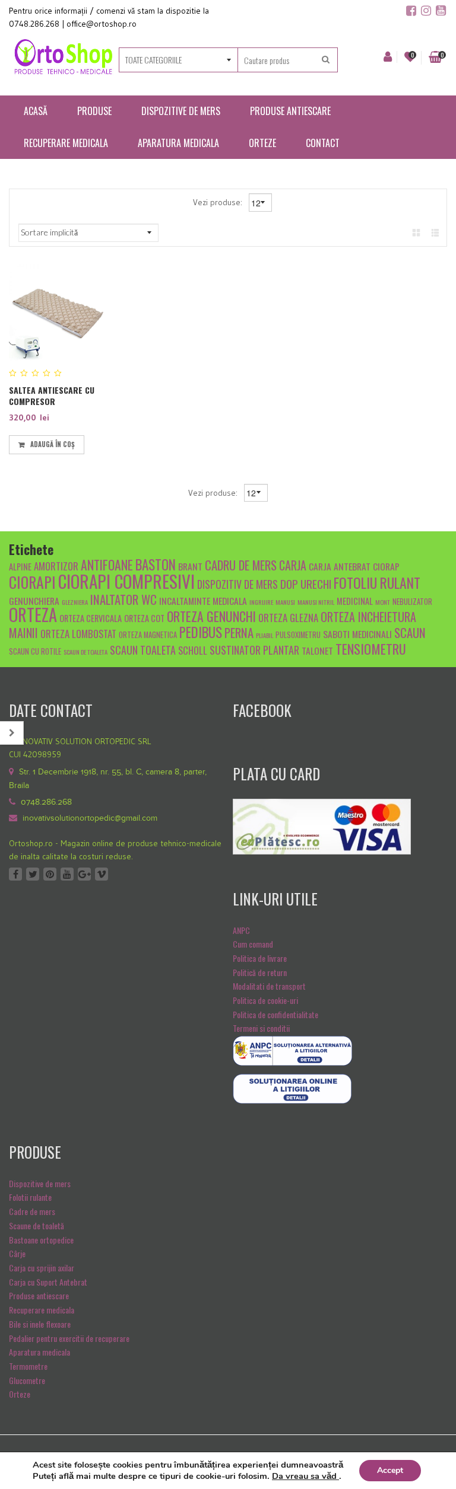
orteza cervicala (90, 618)
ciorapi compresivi (126, 581)
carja (292, 565)
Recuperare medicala (41, 1309)
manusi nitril (315, 602)
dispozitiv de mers (237, 584)
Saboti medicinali (357, 633)
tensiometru (370, 648)
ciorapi (32, 581)
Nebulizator (412, 601)
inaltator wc (123, 599)
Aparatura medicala (39, 1351)
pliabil (264, 635)
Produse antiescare (39, 1295)
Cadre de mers (32, 1211)
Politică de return (260, 972)
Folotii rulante (30, 1197)
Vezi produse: (219, 202)
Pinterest (49, 874)
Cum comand (253, 944)
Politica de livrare (260, 958)
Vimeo (101, 874)
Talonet (317, 650)
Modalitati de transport (269, 986)
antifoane (107, 564)
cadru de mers (241, 565)
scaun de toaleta (85, 651)
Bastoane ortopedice (41, 1239)
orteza (33, 614)
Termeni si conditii (261, 1028)
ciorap (386, 566)
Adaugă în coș (52, 444)
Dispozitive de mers (40, 1183)
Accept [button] (390, 1470)
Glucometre (27, 1380)
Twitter (32, 874)
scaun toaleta (143, 650)
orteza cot (144, 618)
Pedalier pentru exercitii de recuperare (69, 1338)
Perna (239, 632)
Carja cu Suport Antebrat (48, 1282)
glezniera (75, 602)
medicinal (355, 601)
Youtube (67, 874)
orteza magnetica (148, 634)
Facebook (15, 874)
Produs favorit (94, 442)
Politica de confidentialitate (275, 1014)
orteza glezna (288, 617)
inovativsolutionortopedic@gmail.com (90, 818)
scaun (410, 632)
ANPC (241, 930)
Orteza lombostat (78, 633)
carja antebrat (339, 566)
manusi (285, 602)
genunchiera (34, 600)
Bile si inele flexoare (40, 1324)
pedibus (200, 632)
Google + (84, 874)
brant (190, 566)
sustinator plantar (254, 650)
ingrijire (261, 602)
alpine (20, 566)
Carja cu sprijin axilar (41, 1267)
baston (155, 564)
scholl (192, 650)
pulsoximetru (298, 634)
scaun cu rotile (35, 651)
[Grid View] (416, 232)
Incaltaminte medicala (203, 600)
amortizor (56, 566)
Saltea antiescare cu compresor (51, 396)
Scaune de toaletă (36, 1225)
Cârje (17, 1253)
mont (382, 602)
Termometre (28, 1366)
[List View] (435, 232)
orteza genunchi (211, 616)
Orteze (19, 1394)
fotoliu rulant (377, 582)
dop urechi (305, 583)
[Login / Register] (388, 57)
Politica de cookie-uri (265, 1000)
